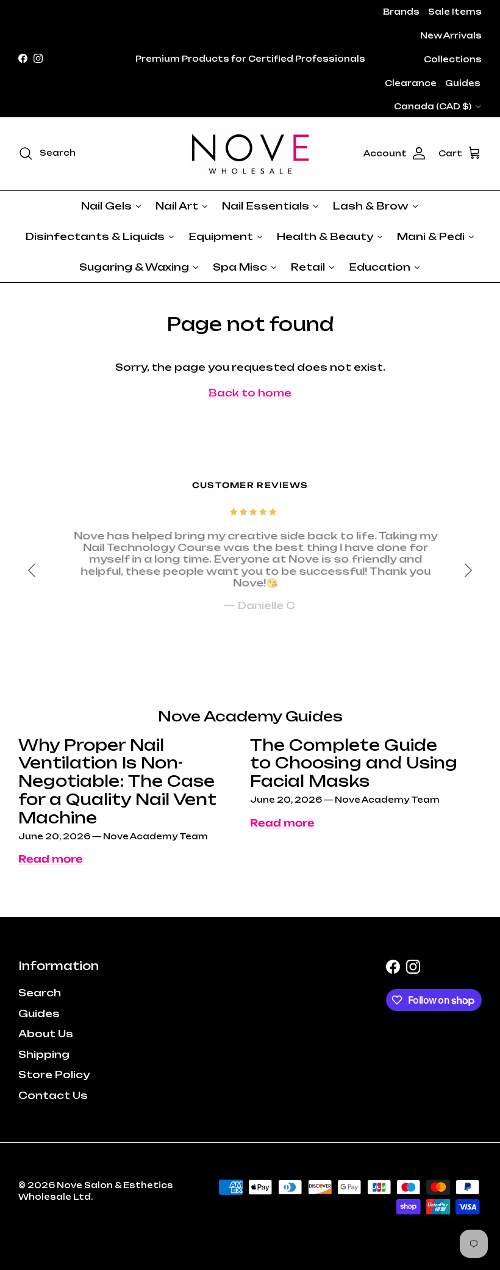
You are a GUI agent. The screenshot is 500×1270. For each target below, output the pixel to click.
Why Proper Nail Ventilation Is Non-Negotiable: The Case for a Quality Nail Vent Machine (117, 781)
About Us (45, 1033)
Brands (401, 11)
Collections (453, 59)
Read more (50, 859)
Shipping (44, 1054)
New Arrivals (451, 35)
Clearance (411, 83)
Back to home (250, 393)
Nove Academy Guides (250, 716)
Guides (462, 83)
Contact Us (53, 1095)
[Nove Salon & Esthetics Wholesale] (250, 154)
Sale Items (455, 11)
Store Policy (54, 1074)
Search (39, 993)
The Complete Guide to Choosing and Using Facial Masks (353, 763)
